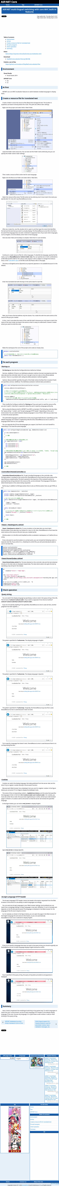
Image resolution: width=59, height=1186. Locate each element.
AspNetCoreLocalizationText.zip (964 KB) (18, 59)
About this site (38, 1182)
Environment (10, 39)
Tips (23, 5)
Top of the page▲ (55, 1183)
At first (9, 41)
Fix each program (12, 45)
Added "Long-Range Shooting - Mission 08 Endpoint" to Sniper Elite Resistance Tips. (51, 1060)
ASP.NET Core (9, 1)
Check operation (11, 47)
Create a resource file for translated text (18, 43)
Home (8, 5)
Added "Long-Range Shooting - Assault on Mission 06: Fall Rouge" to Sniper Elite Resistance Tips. (51, 1078)
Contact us (23, 1182)
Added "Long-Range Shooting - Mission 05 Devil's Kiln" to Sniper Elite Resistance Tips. (51, 1088)
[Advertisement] (23, 25)
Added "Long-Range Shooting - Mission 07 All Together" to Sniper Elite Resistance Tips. (51, 1068)
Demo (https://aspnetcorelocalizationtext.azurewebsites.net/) (23, 54)
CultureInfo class (13, 260)
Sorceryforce (25, 1185)
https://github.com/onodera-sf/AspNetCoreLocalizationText (23, 64)
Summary (9, 48)
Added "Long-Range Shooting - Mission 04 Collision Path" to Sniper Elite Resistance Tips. (51, 1097)
